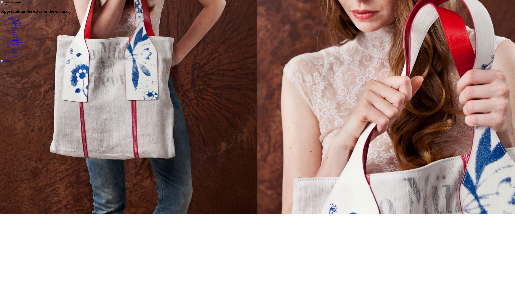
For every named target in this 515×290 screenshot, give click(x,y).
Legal (14, 56)
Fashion (15, 37)
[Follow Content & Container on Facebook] (6, 61)
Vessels (15, 44)
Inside (9, 47)
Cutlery (15, 35)
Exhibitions (16, 22)
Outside (9, 18)
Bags (14, 32)
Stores (14, 27)
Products (10, 30)
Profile (14, 49)
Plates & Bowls (18, 42)
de (2, 4)
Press (14, 54)
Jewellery (16, 39)
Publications (17, 25)
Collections (16, 20)
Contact (15, 51)
